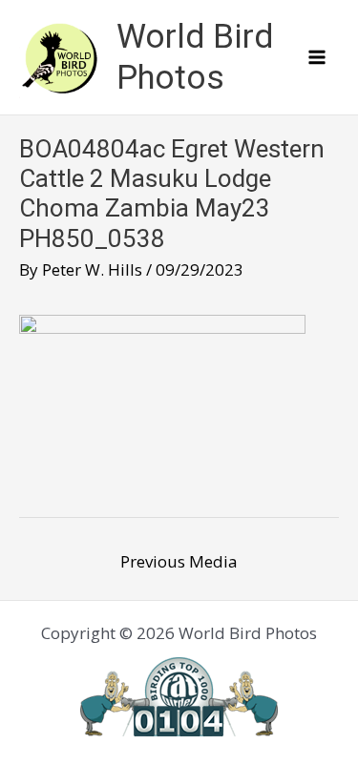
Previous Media (179, 561)
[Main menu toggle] (318, 57)
